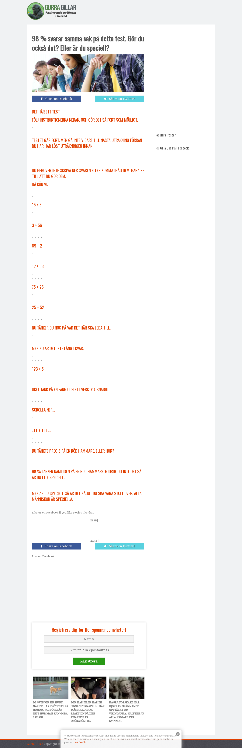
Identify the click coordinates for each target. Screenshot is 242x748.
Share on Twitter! (121, 99)
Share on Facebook (57, 99)
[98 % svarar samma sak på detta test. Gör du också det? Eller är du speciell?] (89, 64)
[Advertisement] (146, 11)
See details (80, 742)
